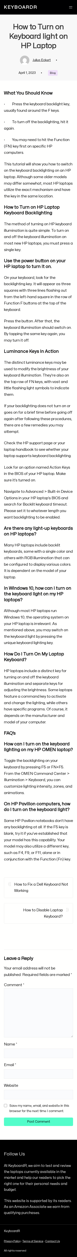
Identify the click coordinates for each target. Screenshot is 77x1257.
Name (10, 1044)
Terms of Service (33, 1241)
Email (10, 1065)
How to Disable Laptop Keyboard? (43, 913)
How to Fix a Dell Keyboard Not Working (41, 888)
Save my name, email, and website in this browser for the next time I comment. (39, 1108)
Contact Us (52, 1241)
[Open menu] (70, 7)
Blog (53, 73)
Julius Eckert (42, 60)
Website (11, 1085)
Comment (14, 985)
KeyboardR (20, 7)
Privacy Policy (12, 1241)
